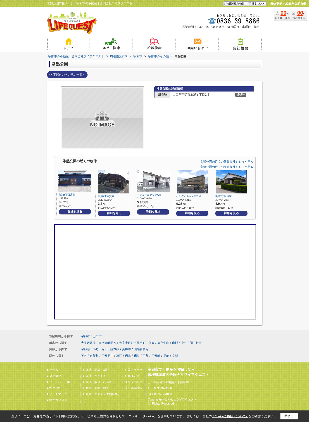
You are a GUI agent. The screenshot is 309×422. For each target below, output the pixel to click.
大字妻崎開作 (107, 343)
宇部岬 (156, 355)
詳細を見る (75, 211)
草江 (119, 355)
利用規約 (55, 388)
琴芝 (84, 355)
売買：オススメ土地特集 (102, 394)
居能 (166, 355)
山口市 (97, 336)
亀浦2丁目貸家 (223, 196)
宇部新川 (107, 355)
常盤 (175, 355)
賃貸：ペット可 (96, 376)
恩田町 (141, 343)
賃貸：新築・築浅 (97, 369)
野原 (199, 343)
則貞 (151, 343)
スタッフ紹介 (133, 382)
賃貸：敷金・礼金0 (98, 382)
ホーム (53, 369)
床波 (137, 355)
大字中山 (163, 343)
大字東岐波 (126, 343)
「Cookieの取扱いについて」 (230, 416)
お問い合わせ (133, 369)
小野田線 (99, 349)
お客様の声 (132, 376)
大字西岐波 (88, 343)
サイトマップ (58, 394)
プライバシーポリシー (64, 382)
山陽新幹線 (141, 349)
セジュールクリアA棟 (149, 194)
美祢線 (126, 349)
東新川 (94, 355)
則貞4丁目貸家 (106, 196)
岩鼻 (128, 355)
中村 (184, 343)
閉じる (289, 416)
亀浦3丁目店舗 (67, 194)
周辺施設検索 (133, 388)
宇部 (146, 355)
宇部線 (85, 349)
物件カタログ (58, 400)
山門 (175, 343)
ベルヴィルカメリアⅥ (188, 196)
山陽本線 (113, 349)
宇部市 (85, 336)
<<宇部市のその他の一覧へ (67, 74)
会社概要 (55, 376)
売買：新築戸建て (97, 388)
